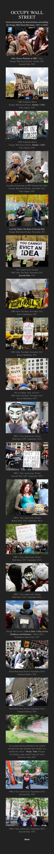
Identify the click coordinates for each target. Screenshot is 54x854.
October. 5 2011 (38, 104)
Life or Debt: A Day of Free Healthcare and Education (29, 633)
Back (27, 839)
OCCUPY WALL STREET (27, 14)
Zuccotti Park (24, 275)
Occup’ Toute (31, 751)
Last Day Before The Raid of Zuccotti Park (27, 229)
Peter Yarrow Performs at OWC (24, 58)
